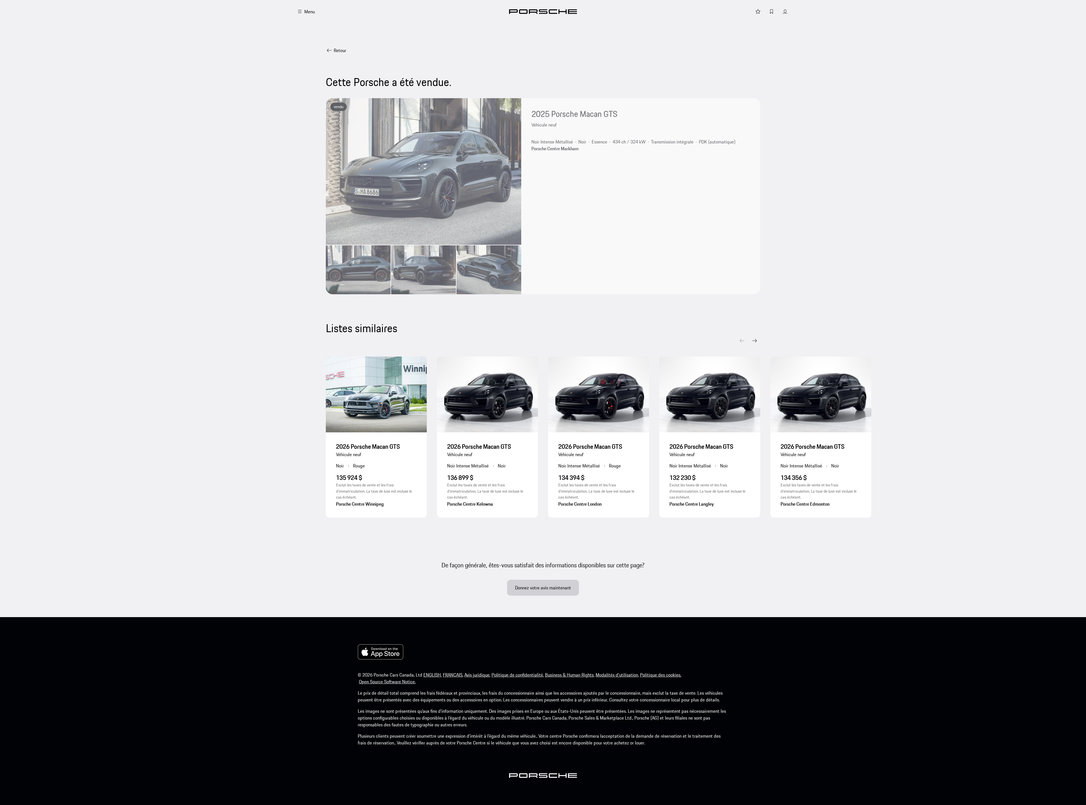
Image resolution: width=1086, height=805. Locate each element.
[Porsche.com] (543, 11)
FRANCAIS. (453, 674)
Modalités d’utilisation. (617, 674)
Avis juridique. (477, 674)
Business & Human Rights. (569, 674)
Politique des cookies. (660, 674)
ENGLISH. (432, 674)
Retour (340, 50)
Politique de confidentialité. (518, 674)
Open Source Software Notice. (387, 681)
